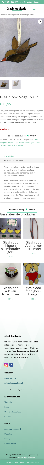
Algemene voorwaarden (13, 429)
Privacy (7, 439)
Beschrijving (9, 156)
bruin (21, 142)
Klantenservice (10, 444)
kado (9, 145)
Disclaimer (8, 434)
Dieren (7, 15)
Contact (7, 417)
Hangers (3, 142)
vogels (13, 15)
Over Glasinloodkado (12, 412)
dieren (27, 142)
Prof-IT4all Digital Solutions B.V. (26, 457)
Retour (7, 407)
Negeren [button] (35, 462)
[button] (40, 21)
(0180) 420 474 (11, 2)
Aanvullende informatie (13, 160)
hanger (3, 145)
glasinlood (35, 142)
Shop (2, 15)
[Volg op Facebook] (11, 365)
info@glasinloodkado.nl (13, 383)
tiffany (14, 145)
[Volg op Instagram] (6, 365)
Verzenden (8, 402)
